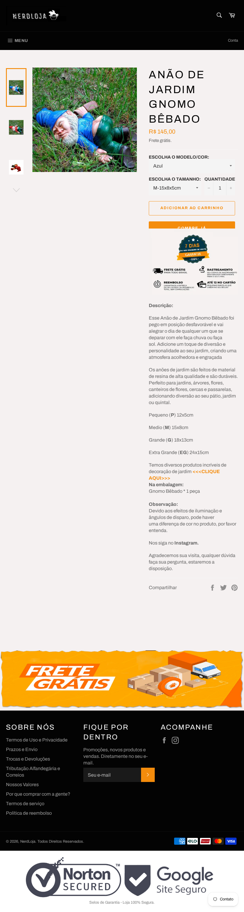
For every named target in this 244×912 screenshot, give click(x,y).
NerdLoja (27, 841)
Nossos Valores (22, 784)
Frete (154, 140)
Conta (233, 40)
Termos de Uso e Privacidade (37, 739)
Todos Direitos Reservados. (60, 841)
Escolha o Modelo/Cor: (179, 157)
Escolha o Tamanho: (175, 179)
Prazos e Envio (21, 749)
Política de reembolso (29, 813)
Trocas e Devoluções (28, 758)
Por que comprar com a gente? (38, 794)
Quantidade (219, 179)
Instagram (185, 542)
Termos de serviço (25, 803)
